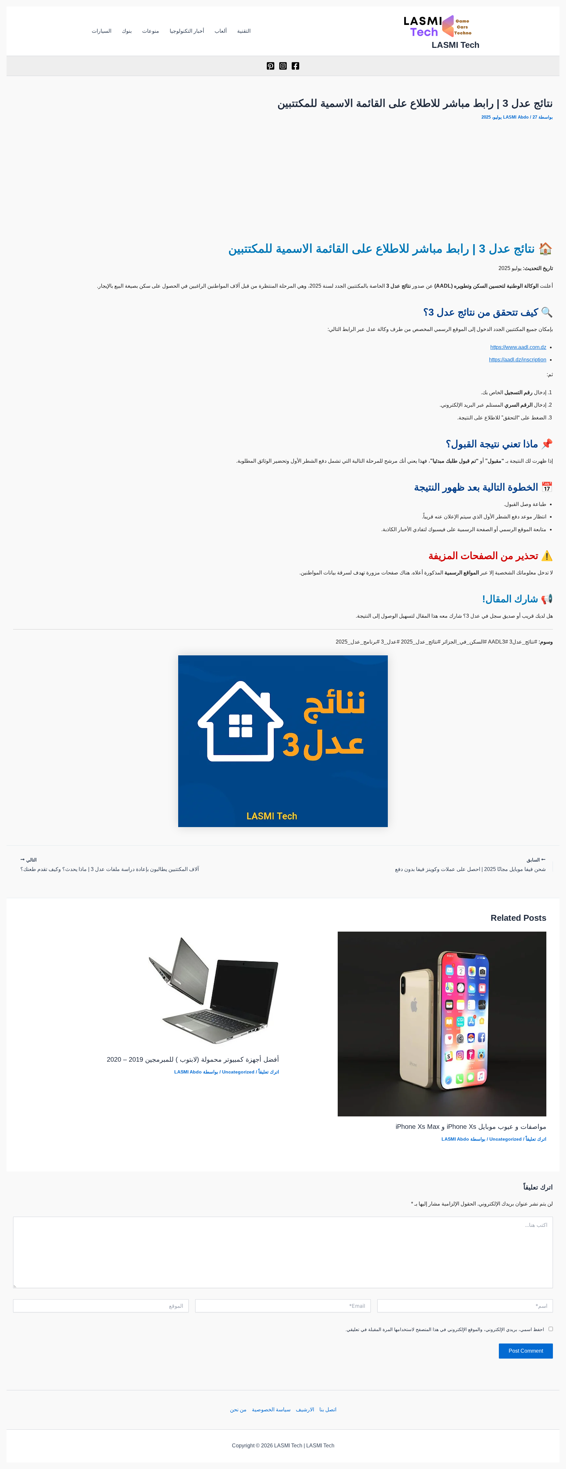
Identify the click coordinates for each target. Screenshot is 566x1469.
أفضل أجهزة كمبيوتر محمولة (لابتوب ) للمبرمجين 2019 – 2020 (193, 1059)
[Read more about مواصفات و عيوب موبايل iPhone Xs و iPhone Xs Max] (442, 1023)
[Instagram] (283, 66)
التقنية (244, 31)
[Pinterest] (270, 66)
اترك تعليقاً (536, 1139)
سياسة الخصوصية (271, 1409)
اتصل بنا (327, 1409)
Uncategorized (505, 1139)
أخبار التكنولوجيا (187, 31)
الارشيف (305, 1409)
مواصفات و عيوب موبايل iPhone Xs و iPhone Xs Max (471, 1126)
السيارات (101, 31)
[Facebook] (295, 66)
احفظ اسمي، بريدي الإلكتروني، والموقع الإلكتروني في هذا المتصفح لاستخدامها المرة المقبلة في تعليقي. (444, 1329)
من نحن (238, 1409)
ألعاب (221, 31)
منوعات (150, 31)
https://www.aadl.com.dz (518, 347)
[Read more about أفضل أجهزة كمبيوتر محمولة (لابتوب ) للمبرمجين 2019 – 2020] (213, 990)
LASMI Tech (456, 45)
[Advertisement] (283, 177)
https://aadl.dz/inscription (517, 359)
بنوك (127, 31)
